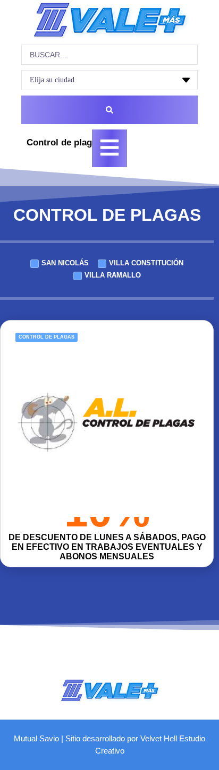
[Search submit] (109, 110)
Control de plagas (46, 337)
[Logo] (109, 20)
